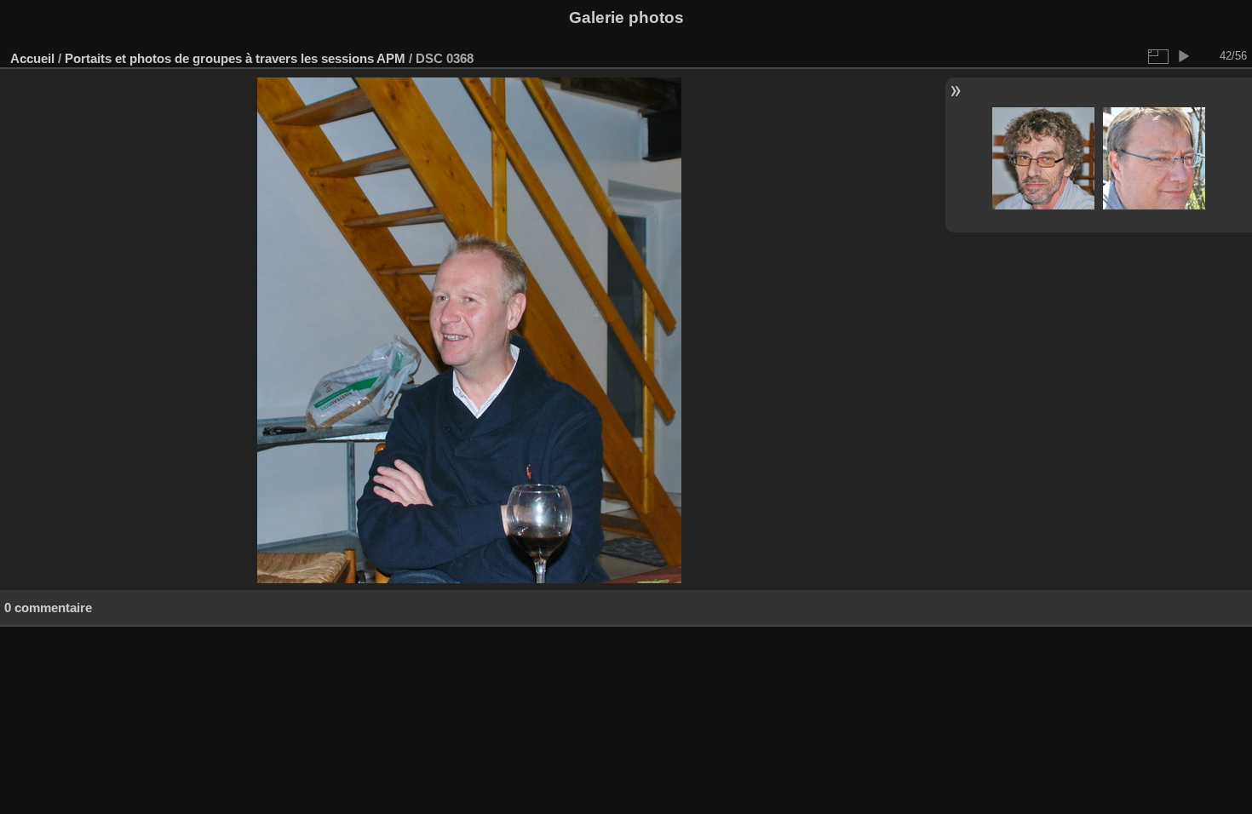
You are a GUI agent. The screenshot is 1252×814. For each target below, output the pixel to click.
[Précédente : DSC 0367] (1043, 159)
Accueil (32, 58)
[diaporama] (1183, 56)
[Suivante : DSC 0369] (1154, 159)
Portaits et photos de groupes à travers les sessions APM (235, 58)
